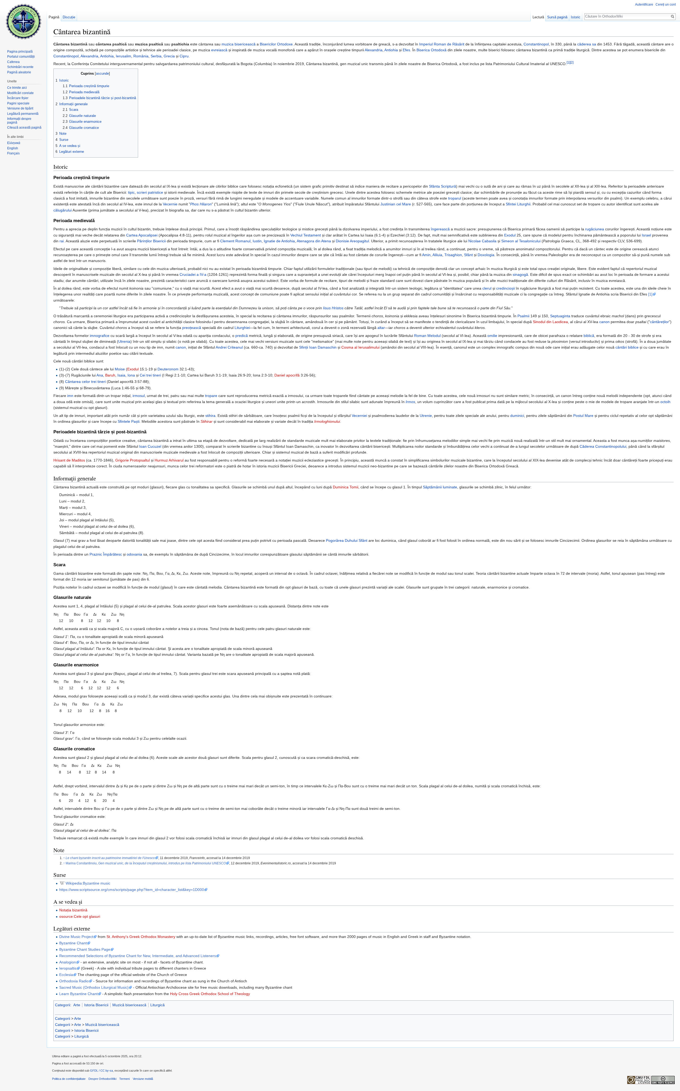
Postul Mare (583, 415)
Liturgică (157, 1005)
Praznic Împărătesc (106, 554)
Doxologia (486, 255)
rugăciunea (594, 229)
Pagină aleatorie (19, 72)
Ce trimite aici (17, 88)
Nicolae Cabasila (482, 241)
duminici (517, 415)
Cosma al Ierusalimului (360, 347)
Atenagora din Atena (314, 241)
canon (604, 322)
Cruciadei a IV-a (193, 274)
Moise (120, 369)
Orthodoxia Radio (74, 981)
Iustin (257, 241)
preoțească (191, 327)
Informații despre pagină (19, 120)
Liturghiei (242, 327)
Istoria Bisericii (96, 1005)
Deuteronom (168, 369)
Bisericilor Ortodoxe (276, 44)
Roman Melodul (427, 335)
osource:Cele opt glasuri (79, 916)
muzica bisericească (239, 44)
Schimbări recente (20, 67)
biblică (589, 335)
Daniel (279, 375)
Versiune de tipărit (20, 108)
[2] (571, 62)
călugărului (62, 210)
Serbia (156, 56)
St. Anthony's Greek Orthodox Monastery (141, 936)
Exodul (510, 235)
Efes (406, 50)
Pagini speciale (18, 103)
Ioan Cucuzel (150, 446)
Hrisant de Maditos (69, 460)
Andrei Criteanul (229, 347)
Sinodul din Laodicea (550, 322)
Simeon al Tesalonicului (521, 241)
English (12, 148)
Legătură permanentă (23, 114)
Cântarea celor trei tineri (85, 381)
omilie (492, 335)
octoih (665, 402)
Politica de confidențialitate (69, 1078)
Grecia (169, 56)
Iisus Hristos (333, 308)
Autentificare (644, 4)
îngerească (440, 229)
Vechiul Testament (305, 235)
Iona (131, 375)
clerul (486, 288)
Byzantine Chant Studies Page (84, 949)
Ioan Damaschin (323, 347)
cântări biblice (627, 347)
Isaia (121, 375)
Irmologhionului (327, 421)
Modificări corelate (20, 93)
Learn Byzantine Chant (78, 994)
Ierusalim (123, 56)
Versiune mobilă (143, 1078)
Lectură (538, 17)
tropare (211, 396)
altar (381, 327)
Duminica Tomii (345, 487)
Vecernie (170, 204)
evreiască (219, 50)
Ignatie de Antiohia (279, 241)
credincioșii (505, 288)
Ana (99, 375)
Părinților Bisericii (151, 241)
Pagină (54, 17)
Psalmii (523, 316)
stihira (210, 415)
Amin (426, 255)
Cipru (184, 56)
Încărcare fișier (17, 98)
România (140, 56)
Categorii (62, 1005)
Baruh (110, 375)
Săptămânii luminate (440, 487)
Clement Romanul (235, 241)
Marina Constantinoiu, (146, 863)
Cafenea (13, 62)
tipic (131, 192)
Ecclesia (66, 974)
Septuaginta (560, 316)
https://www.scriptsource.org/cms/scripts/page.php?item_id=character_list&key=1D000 (131, 889)
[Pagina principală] (23, 21)
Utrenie (426, 415)
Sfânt (468, 255)
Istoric (575, 17)
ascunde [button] (102, 73)
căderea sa (586, 44)
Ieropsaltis (67, 968)
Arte (76, 1005)
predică (241, 335)
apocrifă (293, 375)
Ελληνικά (13, 143)
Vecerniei (359, 415)
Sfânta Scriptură (442, 186)
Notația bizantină (73, 910)
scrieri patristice (150, 192)
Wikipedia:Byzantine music (88, 883)
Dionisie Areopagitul (352, 241)
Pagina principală (20, 51)
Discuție (69, 17)
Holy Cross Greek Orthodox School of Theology (210, 994)
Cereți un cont (666, 4)
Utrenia (124, 341)
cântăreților (659, 322)
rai (62, 241)
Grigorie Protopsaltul (132, 460)
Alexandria (373, 50)
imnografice (99, 335)
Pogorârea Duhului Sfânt (346, 540)
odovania (134, 554)
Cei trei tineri (150, 375)
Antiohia (391, 50)
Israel (646, 235)
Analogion (67, 962)
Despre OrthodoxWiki (102, 1078)
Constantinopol (536, 44)
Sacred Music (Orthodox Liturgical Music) (94, 987)
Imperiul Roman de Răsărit (441, 44)
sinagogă (520, 274)
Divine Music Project (76, 936)
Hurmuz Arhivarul (169, 460)
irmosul (139, 396)
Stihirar (206, 421)
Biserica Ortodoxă (431, 50)
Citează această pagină (24, 127)
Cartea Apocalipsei (142, 235)
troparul (454, 198)
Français (13, 153)
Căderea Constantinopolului (603, 446)
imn (70, 396)
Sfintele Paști (128, 421)
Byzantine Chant (73, 943)
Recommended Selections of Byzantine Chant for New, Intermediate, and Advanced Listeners (137, 956)
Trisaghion (453, 255)
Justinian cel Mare (395, 204)
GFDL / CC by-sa (101, 1070)
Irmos (410, 402)
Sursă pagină (557, 17)
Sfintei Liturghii (518, 204)
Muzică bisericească (129, 1005)
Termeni (124, 1078)
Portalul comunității (21, 56)
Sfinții (303, 347)
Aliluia (437, 255)
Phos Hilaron (201, 204)
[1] (568, 62)
